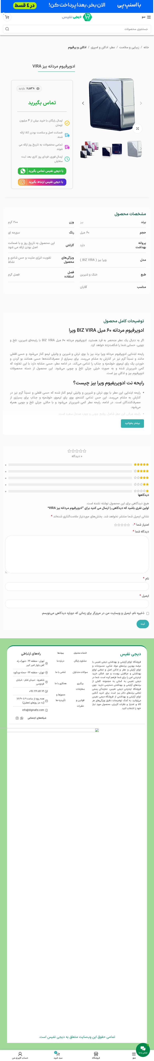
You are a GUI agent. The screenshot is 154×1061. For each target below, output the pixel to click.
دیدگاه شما (141, 531)
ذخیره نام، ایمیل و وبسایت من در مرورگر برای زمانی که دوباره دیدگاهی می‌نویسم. (93, 613)
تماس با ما (60, 672)
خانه (146, 47)
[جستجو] (7, 29)
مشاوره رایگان (80, 661)
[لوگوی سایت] (77, 17)
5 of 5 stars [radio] (115, 524)
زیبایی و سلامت (129, 47)
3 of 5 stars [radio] (122, 524)
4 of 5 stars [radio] (118, 524)
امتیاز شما (141, 524)
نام (146, 578)
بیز (81, 222)
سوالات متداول (80, 672)
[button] (141, 103)
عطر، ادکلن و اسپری (103, 47)
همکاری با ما (60, 683)
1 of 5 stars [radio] (128, 524)
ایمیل (144, 596)
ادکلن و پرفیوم (77, 47)
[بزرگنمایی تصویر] (137, 128)
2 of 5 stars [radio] (125, 524)
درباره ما (60, 661)
